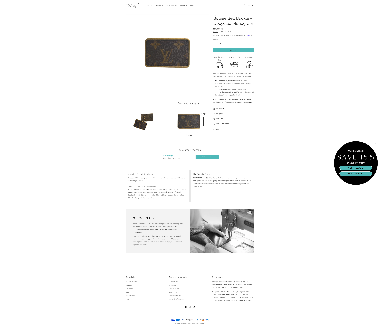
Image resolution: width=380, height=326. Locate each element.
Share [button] (217, 129)
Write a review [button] (207, 157)
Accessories (129, 288)
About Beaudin (173, 281)
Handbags (129, 285)
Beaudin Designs (183, 323)
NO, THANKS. (355, 173)
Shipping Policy (174, 288)
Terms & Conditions (175, 295)
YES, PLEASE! (355, 167)
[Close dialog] (375, 143)
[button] (149, 5)
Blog (127, 299)
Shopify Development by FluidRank (196, 323)
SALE (127, 292)
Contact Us (172, 285)
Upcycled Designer (131, 281)
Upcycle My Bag (130, 295)
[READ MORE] (247, 102)
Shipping (215, 31)
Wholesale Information (176, 299)
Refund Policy (173, 292)
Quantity (215, 39)
